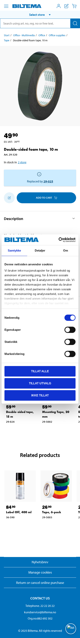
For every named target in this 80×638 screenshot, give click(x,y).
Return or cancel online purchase (40, 582)
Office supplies (57, 35)
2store (22, 162)
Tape (6, 40)
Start (7, 35)
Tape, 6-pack (51, 512)
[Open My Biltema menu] (59, 6)
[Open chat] (70, 628)
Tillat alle (40, 371)
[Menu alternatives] (6, 6)
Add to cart (44, 197)
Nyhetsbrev (40, 562)
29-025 (48, 181)
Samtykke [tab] (14, 250)
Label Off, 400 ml (18, 512)
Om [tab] (65, 250)
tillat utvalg (40, 383)
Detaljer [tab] (40, 250)
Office (41, 35)
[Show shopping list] (66, 6)
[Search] (75, 23)
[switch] (70, 330)
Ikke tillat (40, 395)
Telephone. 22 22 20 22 (40, 606)
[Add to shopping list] (9, 197)
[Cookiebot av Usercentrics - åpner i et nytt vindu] (59, 239)
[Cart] (74, 6)
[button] (40, 14)
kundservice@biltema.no (40, 612)
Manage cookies (40, 572)
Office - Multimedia (24, 35)
